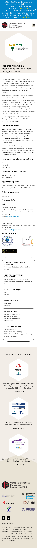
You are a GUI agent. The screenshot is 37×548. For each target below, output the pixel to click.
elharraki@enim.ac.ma (14, 230)
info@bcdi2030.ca (7, 523)
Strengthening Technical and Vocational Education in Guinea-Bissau (18, 460)
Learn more (23, 8)
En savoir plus (25, 17)
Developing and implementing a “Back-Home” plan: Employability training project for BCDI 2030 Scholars (18, 386)
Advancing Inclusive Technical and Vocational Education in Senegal (18, 423)
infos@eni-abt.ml (12, 216)
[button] (33, 25)
